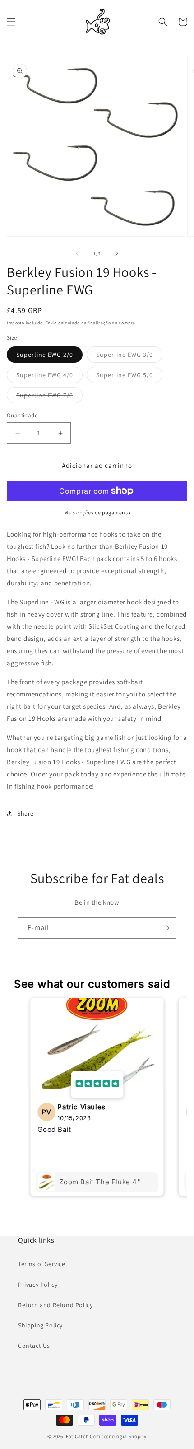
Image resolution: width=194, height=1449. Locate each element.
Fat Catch (77, 1436)
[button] (11, 22)
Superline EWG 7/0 (49, 397)
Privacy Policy (37, 1285)
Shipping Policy (40, 1325)
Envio (51, 323)
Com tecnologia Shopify (118, 1436)
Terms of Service (41, 1264)
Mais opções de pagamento (97, 512)
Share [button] (25, 813)
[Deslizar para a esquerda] (77, 253)
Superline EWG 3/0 (129, 356)
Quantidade (22, 415)
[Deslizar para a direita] (117, 253)
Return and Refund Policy (55, 1305)
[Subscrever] (166, 928)
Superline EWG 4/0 (49, 376)
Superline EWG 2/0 (44, 355)
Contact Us (34, 1345)
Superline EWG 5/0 (129, 376)
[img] (97, 1084)
